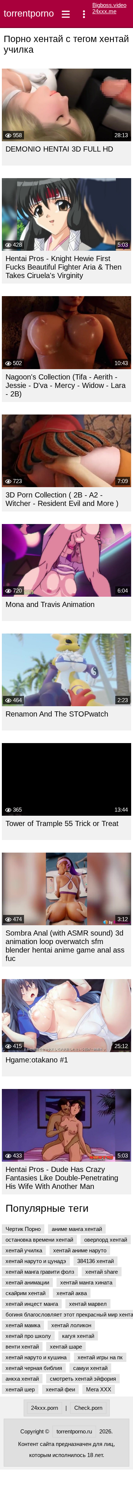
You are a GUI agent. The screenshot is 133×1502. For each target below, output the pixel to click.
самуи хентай (90, 1368)
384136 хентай (95, 1261)
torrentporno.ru (27, 13)
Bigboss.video (109, 5)
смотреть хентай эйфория (83, 1379)
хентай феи (60, 1389)
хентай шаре (66, 1346)
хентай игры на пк (100, 1357)
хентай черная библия (34, 1368)
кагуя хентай (78, 1336)
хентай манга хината (86, 1282)
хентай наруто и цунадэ (36, 1261)
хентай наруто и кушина (36, 1357)
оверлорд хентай (105, 1239)
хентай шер (20, 1389)
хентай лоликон (71, 1325)
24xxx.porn (44, 1408)
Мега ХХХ (98, 1389)
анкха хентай (22, 1379)
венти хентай (22, 1346)
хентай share (101, 1272)
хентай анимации (27, 1282)
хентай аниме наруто (79, 1250)
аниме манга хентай (77, 1229)
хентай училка (24, 1250)
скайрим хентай (25, 1293)
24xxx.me (104, 11)
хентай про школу (28, 1336)
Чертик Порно (23, 1229)
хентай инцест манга (32, 1304)
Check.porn (88, 1408)
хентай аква (72, 1293)
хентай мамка (23, 1325)
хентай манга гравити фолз (40, 1272)
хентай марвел (88, 1304)
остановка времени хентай (39, 1239)
